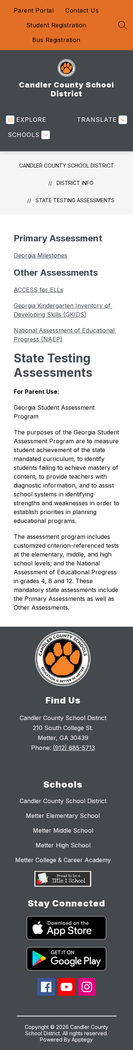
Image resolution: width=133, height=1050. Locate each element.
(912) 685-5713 (74, 747)
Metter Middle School (63, 830)
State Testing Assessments (75, 200)
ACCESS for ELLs (38, 289)
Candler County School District (66, 165)
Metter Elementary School (63, 815)
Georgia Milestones (40, 255)
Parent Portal (34, 10)
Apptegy (82, 1039)
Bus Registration (56, 40)
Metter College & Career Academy (63, 860)
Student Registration (56, 25)
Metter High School (63, 845)
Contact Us (82, 10)
